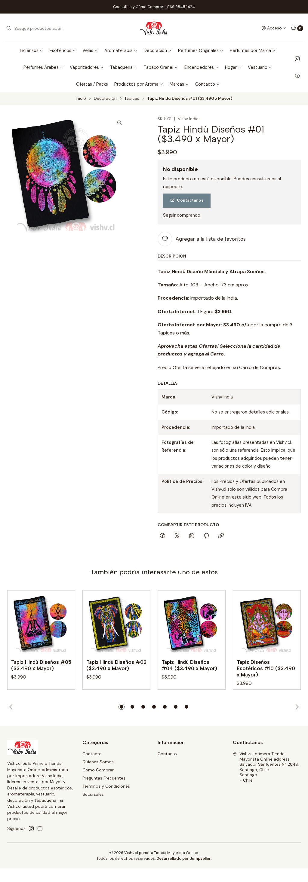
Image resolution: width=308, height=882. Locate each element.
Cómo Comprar (98, 770)
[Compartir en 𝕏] (177, 536)
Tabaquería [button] (121, 67)
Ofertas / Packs (92, 84)
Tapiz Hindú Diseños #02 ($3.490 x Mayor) (116, 665)
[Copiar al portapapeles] (221, 536)
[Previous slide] (11, 706)
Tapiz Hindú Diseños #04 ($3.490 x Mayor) (189, 665)
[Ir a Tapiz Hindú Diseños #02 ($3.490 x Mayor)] (116, 624)
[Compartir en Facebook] (163, 536)
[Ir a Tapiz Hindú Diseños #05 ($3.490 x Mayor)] (41, 624)
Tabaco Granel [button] (158, 67)
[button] (121, 706)
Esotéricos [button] (60, 50)
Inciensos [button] (29, 50)
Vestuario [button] (257, 67)
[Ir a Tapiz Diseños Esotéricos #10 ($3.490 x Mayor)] (267, 624)
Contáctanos (190, 200)
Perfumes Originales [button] (198, 50)
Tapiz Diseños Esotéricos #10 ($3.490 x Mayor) (266, 668)
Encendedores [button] (199, 67)
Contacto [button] (205, 84)
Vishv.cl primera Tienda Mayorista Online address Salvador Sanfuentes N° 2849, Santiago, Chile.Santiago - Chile (269, 767)
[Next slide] (296, 706)
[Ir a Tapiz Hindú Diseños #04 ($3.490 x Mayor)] (192, 624)
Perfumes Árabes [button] (41, 67)
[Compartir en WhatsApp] (192, 536)
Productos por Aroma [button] (136, 84)
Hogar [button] (231, 67)
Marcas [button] (177, 84)
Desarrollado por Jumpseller (183, 858)
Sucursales (93, 794)
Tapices (132, 98)
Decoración (105, 98)
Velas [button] (87, 50)
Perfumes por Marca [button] (250, 50)
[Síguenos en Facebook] (297, 75)
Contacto (92, 753)
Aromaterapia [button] (118, 50)
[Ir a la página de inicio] (154, 28)
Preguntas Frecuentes (103, 778)
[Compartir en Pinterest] (206, 536)
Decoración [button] (155, 50)
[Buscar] (9, 28)
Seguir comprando (181, 215)
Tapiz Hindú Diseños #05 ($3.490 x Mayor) (41, 665)
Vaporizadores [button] (84, 67)
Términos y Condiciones (106, 786)
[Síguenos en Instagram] (297, 58)
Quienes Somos (98, 762)
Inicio (81, 98)
